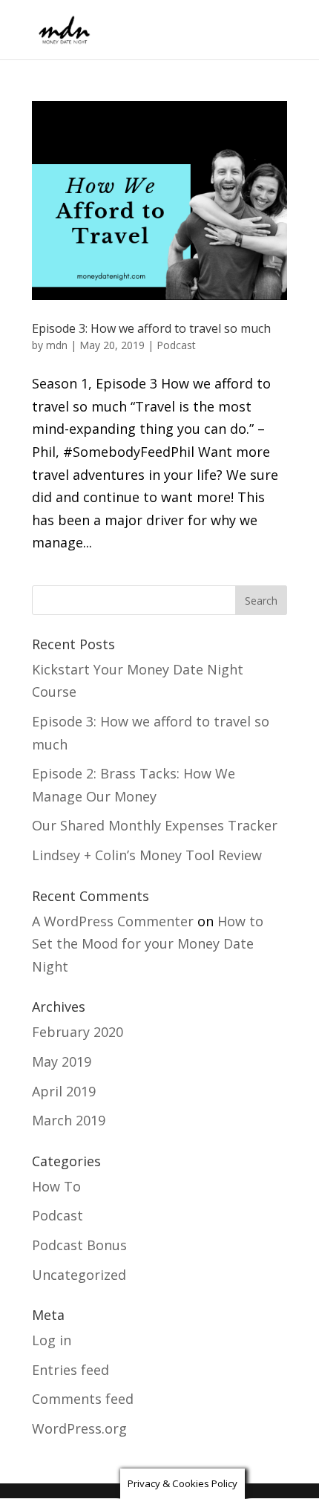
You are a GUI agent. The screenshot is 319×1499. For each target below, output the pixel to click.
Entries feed (70, 1370)
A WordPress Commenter (113, 921)
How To (56, 1186)
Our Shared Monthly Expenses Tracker (154, 825)
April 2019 (64, 1091)
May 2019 (61, 1061)
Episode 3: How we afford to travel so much (151, 328)
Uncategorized (79, 1275)
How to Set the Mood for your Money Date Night (147, 943)
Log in (51, 1340)
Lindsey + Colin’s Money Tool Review (147, 855)
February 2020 (77, 1032)
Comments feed (83, 1399)
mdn (57, 345)
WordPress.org (79, 1428)
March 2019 (68, 1120)
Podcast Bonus (79, 1245)
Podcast (176, 345)
